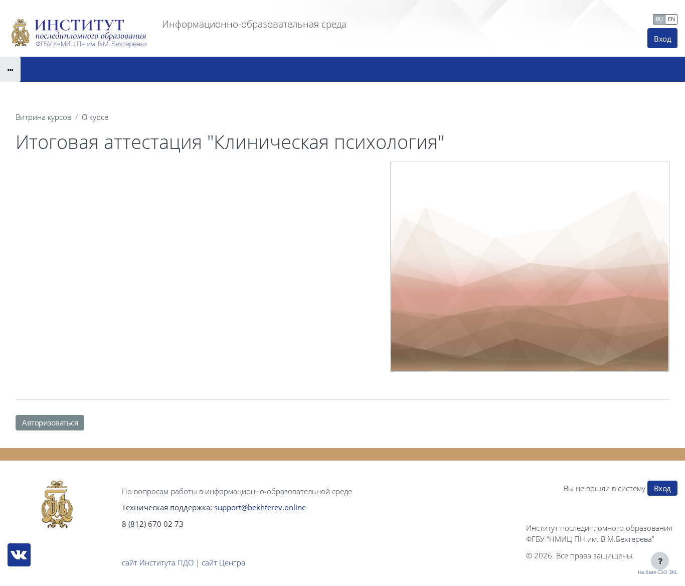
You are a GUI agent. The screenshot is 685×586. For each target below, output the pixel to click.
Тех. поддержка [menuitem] (620, 18)
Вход (662, 39)
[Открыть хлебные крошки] (10, 69)
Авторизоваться (50, 422)
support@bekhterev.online (260, 507)
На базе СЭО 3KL (657, 571)
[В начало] (57, 505)
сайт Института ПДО (158, 562)
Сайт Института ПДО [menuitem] (539, 18)
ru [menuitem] (659, 19)
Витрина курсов (43, 117)
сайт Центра (223, 562)
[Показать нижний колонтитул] (660, 561)
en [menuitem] (671, 19)
